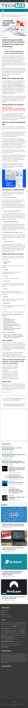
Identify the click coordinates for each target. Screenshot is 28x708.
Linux (2, 633)
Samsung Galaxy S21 (8, 637)
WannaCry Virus (10, 645)
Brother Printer (6, 626)
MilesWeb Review (6, 633)
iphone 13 (22, 632)
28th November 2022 (13, 484)
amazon (3, 623)
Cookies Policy (4, 610)
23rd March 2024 (12, 472)
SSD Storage (15, 641)
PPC (8, 635)
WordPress (4, 647)
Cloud (10, 626)
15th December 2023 (13, 479)
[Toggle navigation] (3, 10)
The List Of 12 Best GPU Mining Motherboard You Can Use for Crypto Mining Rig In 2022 (14, 399)
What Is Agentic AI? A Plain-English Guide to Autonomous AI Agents (14, 455)
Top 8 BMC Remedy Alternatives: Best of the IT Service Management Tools (15, 490)
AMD (7, 623)
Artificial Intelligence (7, 446)
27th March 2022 (5, 527)
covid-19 (15, 626)
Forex (11, 630)
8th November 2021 (6, 600)
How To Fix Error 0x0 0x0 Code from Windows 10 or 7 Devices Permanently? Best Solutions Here (14, 405)
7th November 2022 (12, 493)
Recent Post (7, 444)
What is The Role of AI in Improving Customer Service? (16, 476)
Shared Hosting (10, 639)
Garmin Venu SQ (17, 630)
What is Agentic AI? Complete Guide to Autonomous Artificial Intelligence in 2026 (13, 462)
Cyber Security (5, 628)
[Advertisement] (14, 425)
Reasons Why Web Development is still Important (17, 635)
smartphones (7, 641)
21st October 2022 (12, 500)
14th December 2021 (6, 576)
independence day (9, 632)
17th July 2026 (5, 450)
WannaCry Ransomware (15, 643)
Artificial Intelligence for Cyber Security (16, 624)
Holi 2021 (22, 630)
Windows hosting (17, 645)
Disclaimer (3, 612)
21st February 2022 (6, 49)
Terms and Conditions (6, 616)
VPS (5, 643)
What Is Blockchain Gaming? (16, 482)
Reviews (4, 505)
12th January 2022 (6, 551)
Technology (5, 37)
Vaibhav (13, 49)
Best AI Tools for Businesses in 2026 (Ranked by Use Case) (12, 448)
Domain (10, 628)
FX (13, 630)
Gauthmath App (8, 392)
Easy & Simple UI (15, 628)
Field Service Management (5, 630)
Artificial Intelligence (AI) (5, 624)
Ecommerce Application (22, 628)
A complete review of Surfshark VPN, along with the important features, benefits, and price (12, 573)
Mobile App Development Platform (15, 633)
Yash (19, 493)
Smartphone (17, 639)
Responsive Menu (25, 1)
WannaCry (8, 643)
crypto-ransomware (22, 626)
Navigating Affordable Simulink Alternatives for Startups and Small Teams (16, 469)
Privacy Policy (4, 614)
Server (4, 639)
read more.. (12, 662)
